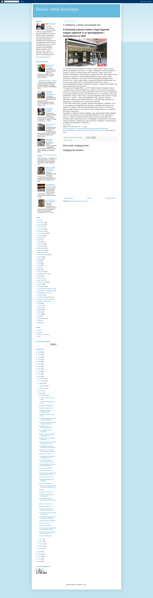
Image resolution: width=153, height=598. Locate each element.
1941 (38, 220)
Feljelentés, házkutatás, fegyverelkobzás (50, 93)
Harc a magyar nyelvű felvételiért (45, 430)
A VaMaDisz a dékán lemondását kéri (45, 411)
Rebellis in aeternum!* (45, 506)
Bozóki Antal (51, 24)
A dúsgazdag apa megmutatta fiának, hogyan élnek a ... (47, 473)
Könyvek (39, 332)
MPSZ (39, 265)
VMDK (39, 310)
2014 (39, 554)
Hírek (38, 242)
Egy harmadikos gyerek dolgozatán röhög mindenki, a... (47, 500)
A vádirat (41, 489)
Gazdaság (40, 235)
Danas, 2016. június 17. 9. (46, 454)
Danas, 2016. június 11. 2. (46, 477)
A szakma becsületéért (45, 468)
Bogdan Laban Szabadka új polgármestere (47, 434)
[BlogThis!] (89, 138)
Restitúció (40, 295)
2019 (39, 369)
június (41, 393)
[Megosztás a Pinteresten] (95, 138)
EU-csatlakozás (41, 233)
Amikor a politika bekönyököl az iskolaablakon (50, 169)
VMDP (39, 312)
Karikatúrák (40, 252)
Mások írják (40, 271)
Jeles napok (40, 248)
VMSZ (39, 314)
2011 (39, 561)
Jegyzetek (40, 246)
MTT (38, 267)
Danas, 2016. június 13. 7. (46, 470)
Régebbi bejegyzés (111, 198)
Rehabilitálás (41, 286)
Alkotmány (40, 227)
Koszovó (39, 256)
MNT (38, 263)
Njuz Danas (40, 280)
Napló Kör (40, 278)
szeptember (42, 386)
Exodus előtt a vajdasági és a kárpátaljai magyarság (47, 517)
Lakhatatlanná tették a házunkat (48, 80)
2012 (39, 559)
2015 (39, 552)
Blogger (84, 584)
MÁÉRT (39, 269)
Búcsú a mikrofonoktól (45, 536)
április (41, 541)
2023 (39, 359)
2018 (39, 371)
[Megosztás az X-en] (91, 138)
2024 (39, 357)
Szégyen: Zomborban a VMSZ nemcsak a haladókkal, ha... (47, 486)
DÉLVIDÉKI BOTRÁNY (49, 140)
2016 (39, 376)
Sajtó (38, 303)
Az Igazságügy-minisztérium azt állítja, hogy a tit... (47, 457)
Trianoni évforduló (44, 523)
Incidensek (40, 244)
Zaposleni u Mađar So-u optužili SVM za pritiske (46, 509)
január (41, 548)
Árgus (39, 320)
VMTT (39, 316)
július (41, 391)
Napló (39, 276)
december (42, 378)
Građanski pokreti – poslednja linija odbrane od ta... (47, 442)
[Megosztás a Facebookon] (93, 138)
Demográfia (40, 231)
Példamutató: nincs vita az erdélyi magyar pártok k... (47, 450)
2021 (39, 364)
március (41, 544)
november (42, 381)
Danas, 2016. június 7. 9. (46, 504)
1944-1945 (40, 222)
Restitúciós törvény (42, 301)
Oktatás (70, 140)
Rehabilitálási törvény (43, 293)
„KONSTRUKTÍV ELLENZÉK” (47, 520)
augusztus (42, 388)
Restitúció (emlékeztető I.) (44, 297)
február (41, 546)
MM (38, 261)
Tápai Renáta (67, 124)
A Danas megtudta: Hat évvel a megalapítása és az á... (47, 464)
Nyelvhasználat (41, 282)
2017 (39, 374)
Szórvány (40, 307)
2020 (39, 366)
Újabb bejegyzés (68, 198)
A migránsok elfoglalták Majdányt (49, 110)
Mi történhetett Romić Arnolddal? (51, 185)
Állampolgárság (41, 318)
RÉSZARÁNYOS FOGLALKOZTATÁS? (45, 427)
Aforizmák (40, 225)
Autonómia (40, 229)
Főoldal (89, 198)
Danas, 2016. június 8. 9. (46, 492)
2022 (39, 362)
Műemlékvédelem (42, 273)
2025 (39, 354)
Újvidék (39, 322)
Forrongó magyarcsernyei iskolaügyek (46, 495)
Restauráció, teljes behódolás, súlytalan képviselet (47, 423)
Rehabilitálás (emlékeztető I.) (45, 288)
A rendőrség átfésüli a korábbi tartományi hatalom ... (47, 419)
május (41, 539)
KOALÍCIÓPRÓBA (44, 395)
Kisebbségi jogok (42, 254)
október (41, 383)
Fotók (39, 336)
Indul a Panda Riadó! (45, 483)
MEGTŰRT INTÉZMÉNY (46, 405)
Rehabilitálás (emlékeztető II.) (45, 290)
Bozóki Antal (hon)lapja (57, 9)
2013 (39, 556)
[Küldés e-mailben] (87, 138)
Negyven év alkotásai (43, 334)
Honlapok (40, 237)
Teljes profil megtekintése (43, 57)
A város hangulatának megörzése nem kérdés (46, 461)
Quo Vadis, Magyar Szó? (46, 408)
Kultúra (39, 259)
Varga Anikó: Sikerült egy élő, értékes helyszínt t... (47, 532)
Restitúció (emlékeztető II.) (44, 299)
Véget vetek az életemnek (50, 65)
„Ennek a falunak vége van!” (51, 124)
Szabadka (40, 305)
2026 (39, 352)
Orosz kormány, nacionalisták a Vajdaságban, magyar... (48, 528)
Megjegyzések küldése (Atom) (79, 201)
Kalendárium (41, 250)
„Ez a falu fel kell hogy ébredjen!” (50, 200)
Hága (39, 239)
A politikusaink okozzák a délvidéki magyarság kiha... (47, 446)
